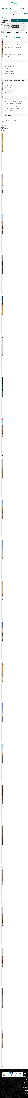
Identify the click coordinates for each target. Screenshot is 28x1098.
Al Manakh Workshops (10, 64)
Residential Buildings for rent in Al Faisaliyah (15, 52)
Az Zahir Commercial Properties (12, 106)
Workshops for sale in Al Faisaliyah (13, 120)
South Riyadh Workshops (11, 83)
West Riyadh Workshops (11, 87)
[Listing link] (2, 57)
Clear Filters (19, 13)
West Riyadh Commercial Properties (13, 110)
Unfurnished (18, 32)
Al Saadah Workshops (10, 71)
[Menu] (2, 3)
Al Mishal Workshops (10, 73)
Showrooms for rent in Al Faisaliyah (13, 47)
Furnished (9, 32)
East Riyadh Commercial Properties (13, 108)
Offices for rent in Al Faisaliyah (12, 49)
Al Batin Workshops (9, 90)
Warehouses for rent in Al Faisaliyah (13, 44)
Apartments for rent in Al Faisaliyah (13, 54)
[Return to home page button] (14, 3)
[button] (4, 8)
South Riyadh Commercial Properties (13, 103)
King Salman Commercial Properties (13, 101)
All (3, 32)
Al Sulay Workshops (9, 68)
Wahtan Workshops (9, 92)
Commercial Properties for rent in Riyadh (14, 118)
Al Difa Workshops (9, 66)
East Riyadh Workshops (10, 85)
